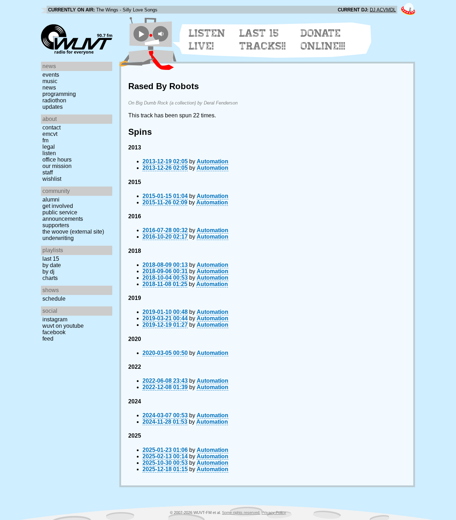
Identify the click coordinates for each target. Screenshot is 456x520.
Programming (59, 94)
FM (45, 140)
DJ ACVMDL (383, 9)
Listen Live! (207, 39)
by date (51, 265)
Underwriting (58, 238)
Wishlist (51, 179)
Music (49, 81)
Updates (52, 107)
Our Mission (57, 166)
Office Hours (57, 160)
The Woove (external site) (73, 232)
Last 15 (50, 259)
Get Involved (57, 206)
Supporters (55, 225)
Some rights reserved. (241, 512)
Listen (49, 153)
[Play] (141, 34)
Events (50, 75)
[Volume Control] (162, 34)
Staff (47, 172)
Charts (50, 278)
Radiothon (54, 100)
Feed (47, 339)
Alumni (50, 200)
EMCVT (49, 134)
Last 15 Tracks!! (262, 39)
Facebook (54, 332)
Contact (51, 127)
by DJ (48, 272)
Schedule (54, 299)
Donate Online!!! (323, 39)
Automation (212, 161)
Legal (48, 147)
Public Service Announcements (62, 215)
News (49, 88)
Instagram (54, 319)
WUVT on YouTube (63, 326)
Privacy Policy (273, 512)
